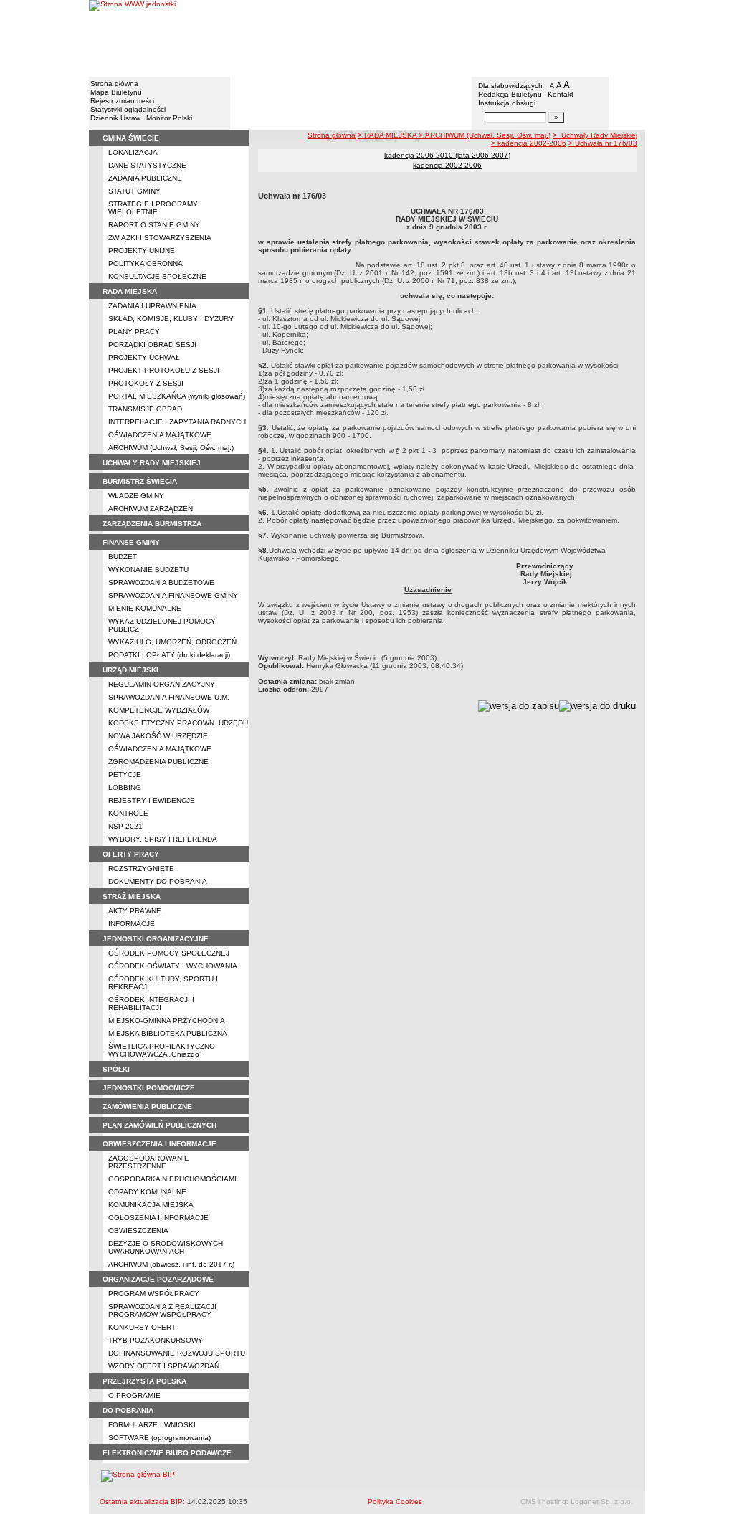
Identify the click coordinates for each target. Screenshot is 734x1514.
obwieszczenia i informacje (159, 1144)
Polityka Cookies (395, 1501)
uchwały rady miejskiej (152, 463)
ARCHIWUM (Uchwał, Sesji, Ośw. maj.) (171, 448)
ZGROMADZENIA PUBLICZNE (158, 762)
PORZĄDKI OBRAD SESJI (152, 344)
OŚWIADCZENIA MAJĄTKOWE (159, 435)
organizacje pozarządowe (158, 1279)
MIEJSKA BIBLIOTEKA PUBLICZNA (167, 1033)
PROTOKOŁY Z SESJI (146, 383)
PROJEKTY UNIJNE (141, 250)
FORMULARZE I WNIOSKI (152, 1425)
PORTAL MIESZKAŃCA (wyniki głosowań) (176, 396)
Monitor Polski (169, 118)
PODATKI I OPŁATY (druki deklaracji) (169, 655)
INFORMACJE (131, 924)
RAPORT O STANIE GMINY (154, 225)
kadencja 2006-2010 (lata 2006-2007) (447, 155)
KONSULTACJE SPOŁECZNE (157, 276)
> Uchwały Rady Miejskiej (595, 135)
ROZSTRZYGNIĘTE (141, 868)
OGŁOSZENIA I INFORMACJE (158, 1218)
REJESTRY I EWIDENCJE (151, 800)
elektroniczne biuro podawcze (167, 1453)
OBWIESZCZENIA (138, 1230)
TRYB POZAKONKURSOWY (155, 1340)
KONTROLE (128, 813)
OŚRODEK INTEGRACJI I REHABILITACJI (151, 1003)
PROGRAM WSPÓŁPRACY (153, 1294)
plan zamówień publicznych (159, 1125)
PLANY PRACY (134, 331)
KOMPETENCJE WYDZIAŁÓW (158, 710)
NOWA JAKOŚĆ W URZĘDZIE (158, 736)
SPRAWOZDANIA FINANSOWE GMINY (173, 595)
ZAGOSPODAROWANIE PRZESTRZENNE (148, 1162)
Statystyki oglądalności (128, 109)
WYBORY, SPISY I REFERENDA (162, 839)
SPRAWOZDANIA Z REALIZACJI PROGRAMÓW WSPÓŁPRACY (162, 1310)
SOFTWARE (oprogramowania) (159, 1438)
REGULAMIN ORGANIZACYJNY (161, 684)
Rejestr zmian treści (122, 101)
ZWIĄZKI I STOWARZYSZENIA (159, 238)
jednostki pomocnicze (149, 1088)
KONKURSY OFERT (142, 1327)
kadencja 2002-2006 (447, 165)
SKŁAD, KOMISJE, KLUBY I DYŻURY (171, 319)
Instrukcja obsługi (506, 103)
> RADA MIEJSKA (388, 135)
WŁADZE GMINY (136, 496)
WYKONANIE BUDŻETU (148, 569)
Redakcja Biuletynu (510, 94)
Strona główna (114, 83)
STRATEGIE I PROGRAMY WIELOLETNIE (153, 208)
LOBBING (124, 787)
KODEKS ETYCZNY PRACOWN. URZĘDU (178, 723)
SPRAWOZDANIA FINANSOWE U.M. (168, 697)
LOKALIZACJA (133, 152)
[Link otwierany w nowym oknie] (132, 37)
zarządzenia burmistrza (152, 524)
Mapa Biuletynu (116, 92)
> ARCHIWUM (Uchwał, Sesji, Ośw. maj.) (484, 135)
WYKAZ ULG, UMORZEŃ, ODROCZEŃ (172, 642)
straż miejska (132, 896)
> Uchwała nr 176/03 (602, 143)
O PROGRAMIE (134, 1395)
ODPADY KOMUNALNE (147, 1192)
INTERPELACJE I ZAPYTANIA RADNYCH (177, 422)
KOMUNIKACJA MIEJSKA (151, 1205)
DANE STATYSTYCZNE (147, 165)
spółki (116, 1069)
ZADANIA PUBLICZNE (145, 178)
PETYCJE (124, 775)
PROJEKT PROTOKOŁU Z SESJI (163, 370)
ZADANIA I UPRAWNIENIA (152, 306)
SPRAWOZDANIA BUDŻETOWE (161, 582)
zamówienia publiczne (147, 1106)
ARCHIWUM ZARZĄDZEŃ (150, 509)
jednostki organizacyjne (156, 939)
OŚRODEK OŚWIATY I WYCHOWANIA (172, 966)
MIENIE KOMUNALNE (144, 608)
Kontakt (560, 94)
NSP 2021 (125, 826)
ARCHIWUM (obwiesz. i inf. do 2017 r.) (171, 1264)
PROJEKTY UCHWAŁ (144, 357)
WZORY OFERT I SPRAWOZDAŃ (163, 1366)
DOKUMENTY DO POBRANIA (157, 881)
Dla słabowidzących (510, 86)
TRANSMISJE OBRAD (145, 409)
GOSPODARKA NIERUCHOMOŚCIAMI (172, 1179)
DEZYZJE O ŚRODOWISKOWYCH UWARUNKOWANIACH (165, 1247)
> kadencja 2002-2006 (528, 143)
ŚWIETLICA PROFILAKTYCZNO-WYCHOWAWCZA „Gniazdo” (162, 1050)
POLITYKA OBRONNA (145, 263)
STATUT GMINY (134, 191)
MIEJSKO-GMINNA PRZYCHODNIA (166, 1020)
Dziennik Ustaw (115, 118)
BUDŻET (122, 557)
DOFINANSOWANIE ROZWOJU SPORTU (176, 1353)
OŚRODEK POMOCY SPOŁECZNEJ (168, 953)
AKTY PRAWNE (134, 911)
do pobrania (128, 1410)
